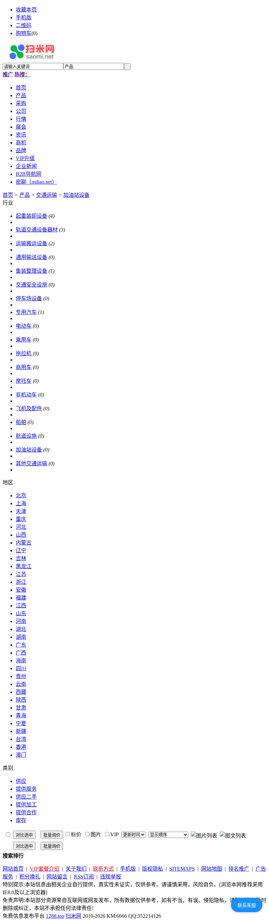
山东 (21, 613)
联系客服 (247, 905)
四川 (21, 668)
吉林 (21, 558)
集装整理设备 (31, 271)
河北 (21, 527)
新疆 (21, 731)
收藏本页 (26, 9)
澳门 (21, 755)
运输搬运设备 (31, 243)
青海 (21, 715)
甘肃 (21, 707)
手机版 (23, 17)
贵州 (21, 676)
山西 (21, 535)
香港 (21, 747)
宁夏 (21, 723)
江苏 (21, 574)
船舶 (21, 422)
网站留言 (57, 876)
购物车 (23, 33)
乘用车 (23, 339)
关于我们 (76, 869)
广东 (21, 645)
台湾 (21, 739)
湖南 (21, 637)
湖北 (21, 629)
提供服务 (26, 789)
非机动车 (26, 394)
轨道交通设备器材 (37, 229)
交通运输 (46, 195)
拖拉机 (23, 353)
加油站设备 (76, 195)
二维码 (23, 25)
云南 (21, 684)
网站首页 (13, 869)
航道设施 (26, 436)
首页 (8, 195)
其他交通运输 (31, 463)
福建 (21, 597)
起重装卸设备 (31, 216)
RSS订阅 (84, 876)
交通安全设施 (31, 284)
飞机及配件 (29, 408)
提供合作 (26, 812)
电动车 (23, 326)
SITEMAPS (182, 869)
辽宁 (21, 550)
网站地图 (211, 869)
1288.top (55, 916)
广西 (21, 652)
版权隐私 (152, 869)
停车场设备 (29, 298)
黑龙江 (23, 566)
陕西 (21, 700)
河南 (21, 621)
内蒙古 (23, 542)
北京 (21, 495)
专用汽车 (26, 312)
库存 (21, 820)
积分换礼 (29, 876)
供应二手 (26, 797)
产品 (24, 195)
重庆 (21, 519)
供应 (21, 781)
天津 (21, 511)
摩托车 (23, 381)
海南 (21, 660)
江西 (21, 605)
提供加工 (26, 804)
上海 (21, 503)
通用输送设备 (31, 257)
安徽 (21, 590)
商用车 (23, 367)
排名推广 (238, 869)
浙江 (21, 582)
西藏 (21, 692)
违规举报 (110, 876)
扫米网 (73, 916)
